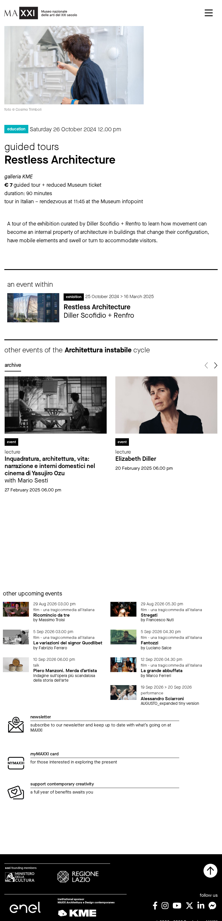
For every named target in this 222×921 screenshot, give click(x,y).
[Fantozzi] (123, 637)
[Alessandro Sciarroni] (123, 692)
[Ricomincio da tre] (16, 609)
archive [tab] (13, 365)
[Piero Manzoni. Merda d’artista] (16, 664)
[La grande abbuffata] (123, 664)
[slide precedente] (206, 365)
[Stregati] (123, 609)
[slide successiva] (215, 365)
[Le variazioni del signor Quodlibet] (16, 637)
